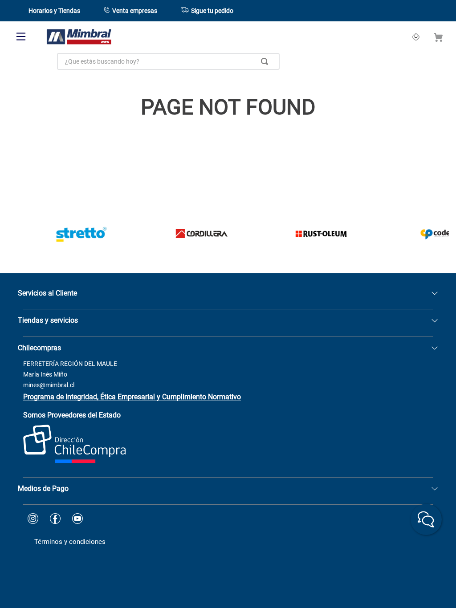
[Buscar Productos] (266, 61)
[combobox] (168, 61)
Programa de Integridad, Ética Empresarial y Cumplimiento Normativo (132, 397)
